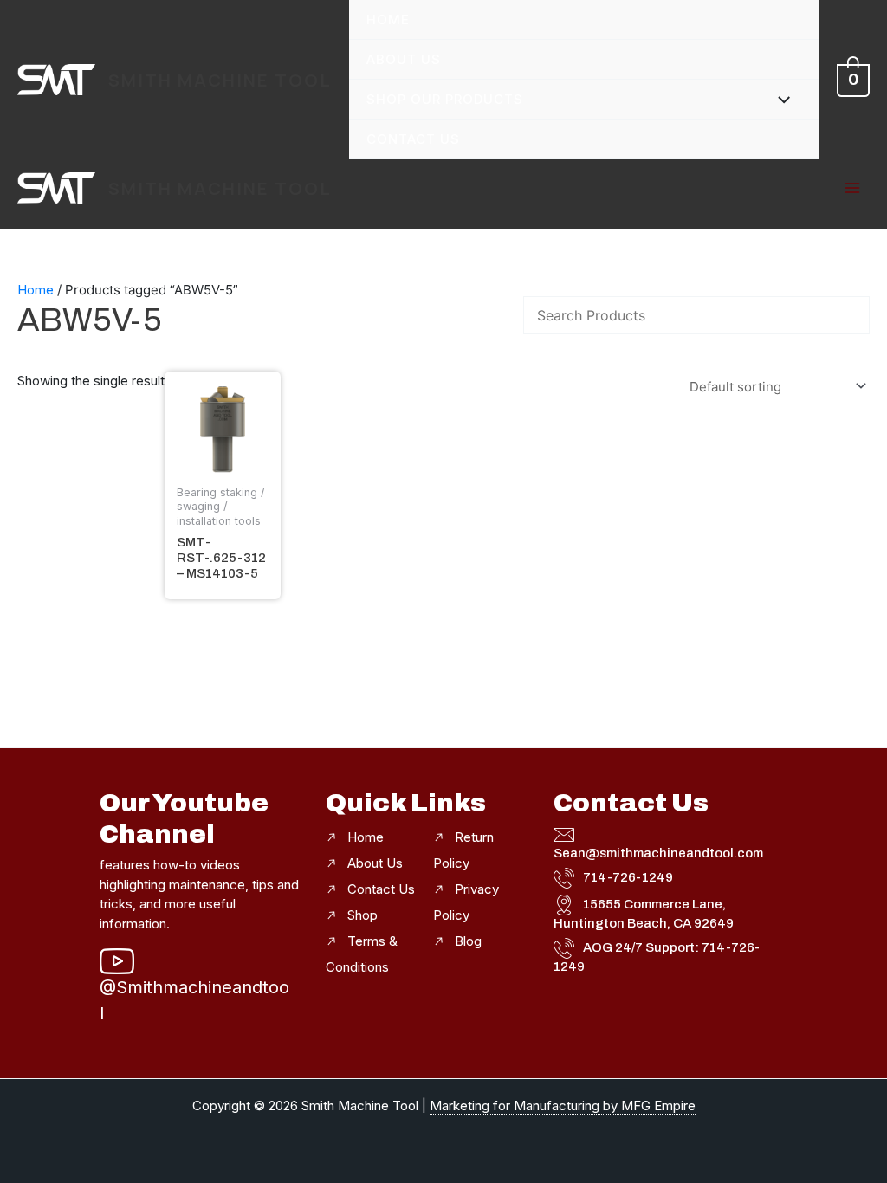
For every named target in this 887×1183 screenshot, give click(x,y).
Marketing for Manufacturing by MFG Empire (563, 1105)
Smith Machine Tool (220, 80)
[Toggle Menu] (780, 98)
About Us (403, 59)
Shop (362, 915)
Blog (468, 941)
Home (388, 19)
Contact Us (413, 139)
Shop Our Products (444, 99)
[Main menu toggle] (852, 188)
